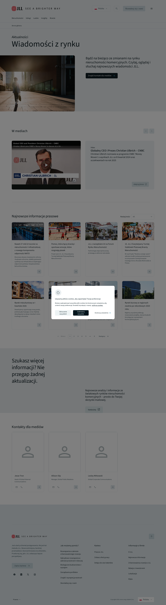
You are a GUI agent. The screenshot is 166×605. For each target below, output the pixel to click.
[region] (83, 302)
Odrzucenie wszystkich (63, 313)
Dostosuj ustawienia (103, 313)
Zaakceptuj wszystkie (81, 313)
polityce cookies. (97, 305)
